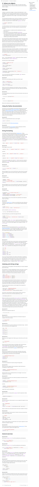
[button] (2, 1)
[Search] (36, 1)
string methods (12, 126)
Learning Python (5, 0)
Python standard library (10, 110)
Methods (31, 3)
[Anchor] (8, 9)
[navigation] (26, 1)
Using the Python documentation (32, 5)
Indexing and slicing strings (33, 9)
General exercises (33, 10)
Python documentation (15, 109)
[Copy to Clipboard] (27, 142)
